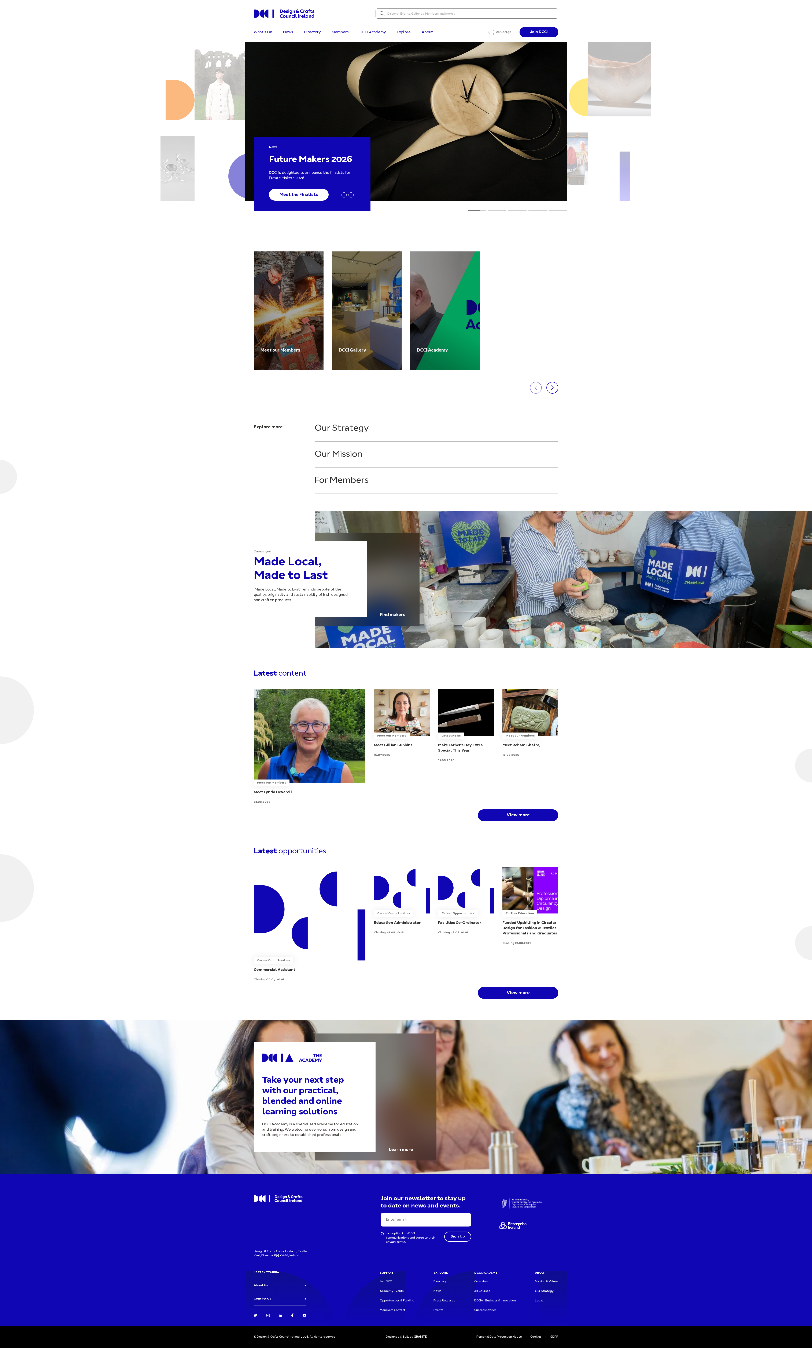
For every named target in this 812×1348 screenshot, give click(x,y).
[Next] (351, 194)
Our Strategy (342, 428)
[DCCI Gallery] (367, 310)
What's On (263, 32)
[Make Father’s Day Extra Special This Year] (466, 726)
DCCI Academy (373, 32)
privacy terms (395, 1242)
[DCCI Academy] (445, 310)
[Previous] (344, 194)
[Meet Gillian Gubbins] (402, 723)
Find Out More (295, 195)
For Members (342, 480)
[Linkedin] (280, 1315)
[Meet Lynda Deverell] (309, 746)
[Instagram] (268, 1315)
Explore (404, 32)
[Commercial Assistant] (309, 924)
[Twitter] (255, 1315)
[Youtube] (304, 1315)
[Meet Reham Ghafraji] (530, 723)
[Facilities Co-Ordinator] (466, 901)
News (288, 32)
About (427, 32)
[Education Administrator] (402, 901)
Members (340, 32)
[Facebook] (292, 1315)
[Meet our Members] (289, 310)
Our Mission (338, 454)
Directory (312, 32)
